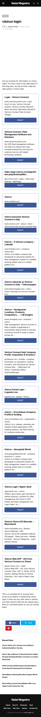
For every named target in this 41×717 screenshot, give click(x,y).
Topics (5, 16)
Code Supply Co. (29, 712)
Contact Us (33, 708)
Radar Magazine (20, 3)
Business (23, 705)
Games (24, 708)
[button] (3, 3)
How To (15, 705)
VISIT (20, 120)
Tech (31, 705)
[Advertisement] (20, 54)
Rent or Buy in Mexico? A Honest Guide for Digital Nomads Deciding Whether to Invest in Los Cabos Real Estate (20, 656)
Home (8, 705)
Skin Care (7, 708)
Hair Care (16, 708)
